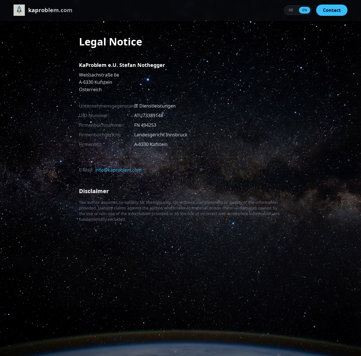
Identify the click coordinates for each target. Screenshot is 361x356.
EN (304, 10)
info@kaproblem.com (118, 170)
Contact (332, 10)
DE (291, 10)
